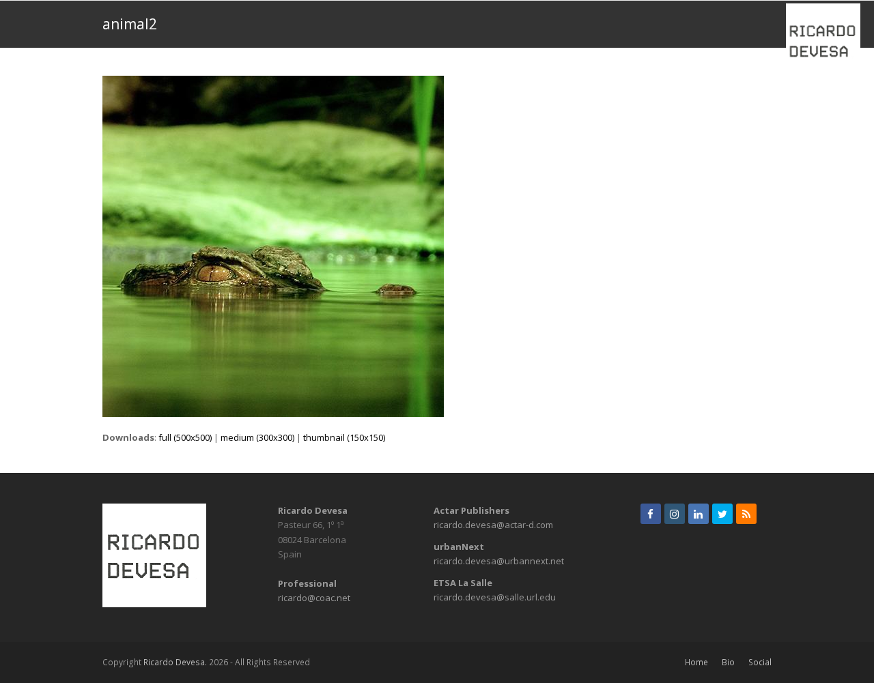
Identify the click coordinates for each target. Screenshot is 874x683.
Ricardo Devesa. (175, 662)
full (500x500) (185, 437)
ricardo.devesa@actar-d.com (493, 525)
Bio (728, 662)
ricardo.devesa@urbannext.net (499, 561)
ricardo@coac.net (314, 598)
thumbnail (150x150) (344, 437)
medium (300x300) (257, 437)
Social (760, 662)
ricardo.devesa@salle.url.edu (495, 597)
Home (696, 662)
